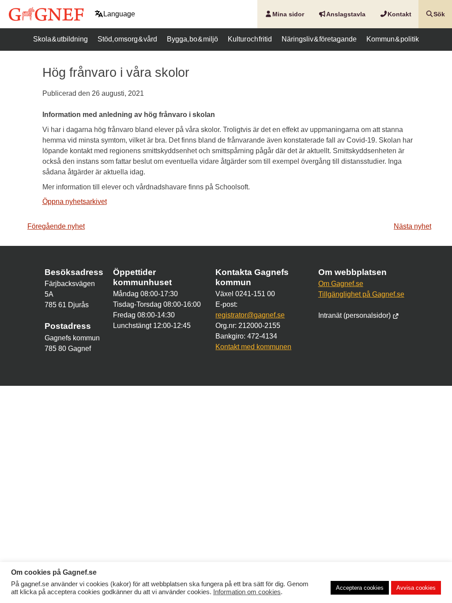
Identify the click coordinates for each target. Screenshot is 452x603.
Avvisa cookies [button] (416, 587)
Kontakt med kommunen (253, 346)
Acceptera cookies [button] (360, 587)
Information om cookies (247, 591)
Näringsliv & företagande (319, 39)
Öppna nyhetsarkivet (74, 201)
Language (119, 14)
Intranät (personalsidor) (355, 315)
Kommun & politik (392, 39)
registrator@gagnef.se (250, 315)
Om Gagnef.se (340, 283)
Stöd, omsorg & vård (127, 39)
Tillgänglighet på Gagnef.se (361, 294)
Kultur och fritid (250, 39)
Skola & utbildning (60, 39)
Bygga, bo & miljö (192, 39)
